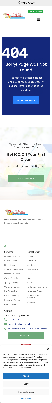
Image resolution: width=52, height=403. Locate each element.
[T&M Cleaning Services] (16, 212)
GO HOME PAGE (26, 100)
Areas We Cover (34, 291)
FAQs (29, 273)
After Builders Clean (13, 269)
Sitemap (31, 302)
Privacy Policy (26, 399)
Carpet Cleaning (11, 278)
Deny (26, 384)
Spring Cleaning (11, 282)
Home (30, 256)
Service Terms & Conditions (34, 296)
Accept (26, 376)
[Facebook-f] (4, 246)
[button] (47, 348)
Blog (29, 278)
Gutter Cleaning (11, 295)
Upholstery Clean (12, 273)
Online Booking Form (37, 287)
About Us (31, 260)
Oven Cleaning (10, 304)
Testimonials (33, 269)
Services (8, 251)
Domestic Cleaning (12, 256)
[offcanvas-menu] (47, 10)
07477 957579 (28, 3)
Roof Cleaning (10, 291)
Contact (31, 282)
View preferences (26, 392)
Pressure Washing (12, 300)
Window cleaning (12, 287)
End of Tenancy (11, 260)
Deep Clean (9, 265)
